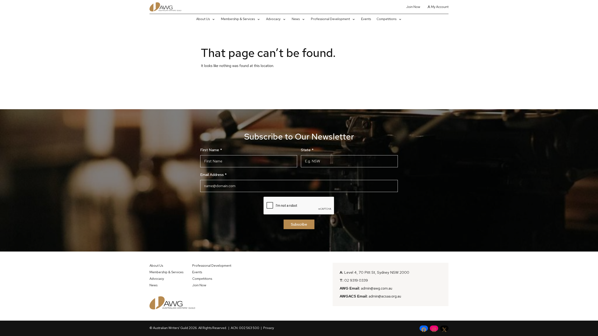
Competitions (202, 278)
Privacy (268, 328)
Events (197, 272)
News (153, 285)
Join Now (413, 7)
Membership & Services (166, 272)
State (307, 149)
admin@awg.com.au (376, 288)
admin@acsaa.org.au (385, 296)
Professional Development (211, 265)
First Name (211, 149)
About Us (156, 265)
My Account (439, 7)
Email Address (213, 174)
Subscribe (299, 224)
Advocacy (157, 278)
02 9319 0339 (356, 280)
